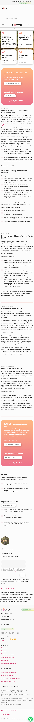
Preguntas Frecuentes (8, 654)
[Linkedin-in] (10, 633)
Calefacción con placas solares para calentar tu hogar (17, 698)
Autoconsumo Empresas (8, 672)
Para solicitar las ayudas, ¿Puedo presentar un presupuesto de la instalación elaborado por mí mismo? (16, 523)
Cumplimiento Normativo (8, 663)
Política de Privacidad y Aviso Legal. (10, 571)
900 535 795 (28, 1)
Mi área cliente (13, 18)
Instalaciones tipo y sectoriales (10, 678)
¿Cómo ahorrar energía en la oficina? (12, 704)
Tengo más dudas (8, 505)
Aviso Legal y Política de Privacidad (9, 710)
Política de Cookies (5, 714)
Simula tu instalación (12, 83)
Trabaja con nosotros (7, 657)
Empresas (5, 12)
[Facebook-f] (2, 633)
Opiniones (4, 651)
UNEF (2, 640)
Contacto (4, 648)
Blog (7, 18)
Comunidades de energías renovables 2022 (15, 483)
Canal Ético (4, 660)
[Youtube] (17, 633)
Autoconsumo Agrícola (8, 675)
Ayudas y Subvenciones (8, 681)
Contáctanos (9, 96)
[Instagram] (13, 633)
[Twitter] (6, 633)
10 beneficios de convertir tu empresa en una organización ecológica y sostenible (14, 691)
